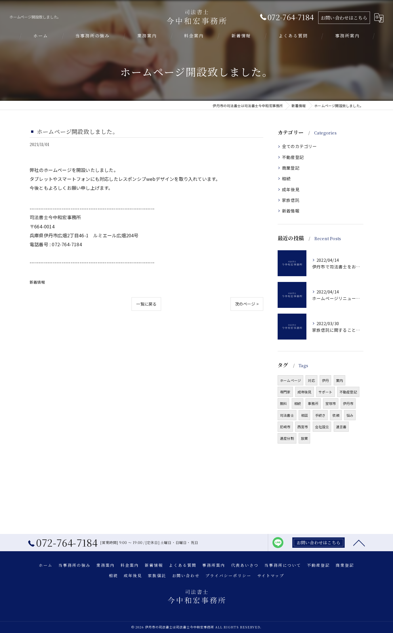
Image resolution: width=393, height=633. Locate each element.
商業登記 (290, 168)
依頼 (335, 415)
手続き (320, 415)
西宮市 (302, 426)
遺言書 (341, 426)
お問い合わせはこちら (344, 17)
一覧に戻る (146, 304)
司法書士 (287, 415)
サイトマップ (270, 575)
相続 (286, 178)
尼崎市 (285, 426)
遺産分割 (287, 438)
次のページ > (247, 304)
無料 (283, 403)
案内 (339, 380)
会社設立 (322, 426)
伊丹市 (348, 403)
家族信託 (290, 200)
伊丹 (325, 380)
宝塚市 (330, 403)
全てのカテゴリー (299, 146)
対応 (311, 380)
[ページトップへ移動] (359, 542)
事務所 (313, 403)
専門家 (285, 391)
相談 (304, 415)
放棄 (304, 438)
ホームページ (290, 380)
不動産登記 (293, 157)
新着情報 (37, 282)
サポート (325, 391)
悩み (349, 415)
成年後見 (290, 189)
